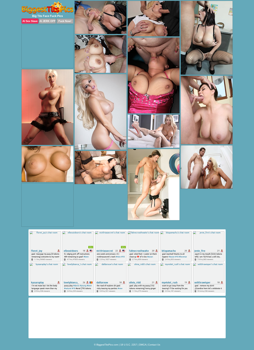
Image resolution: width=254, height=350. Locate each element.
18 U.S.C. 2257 (128, 344)
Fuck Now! (64, 21)
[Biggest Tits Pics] (47, 7)
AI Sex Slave (29, 21)
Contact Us (154, 344)
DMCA (142, 344)
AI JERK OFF (47, 21)
